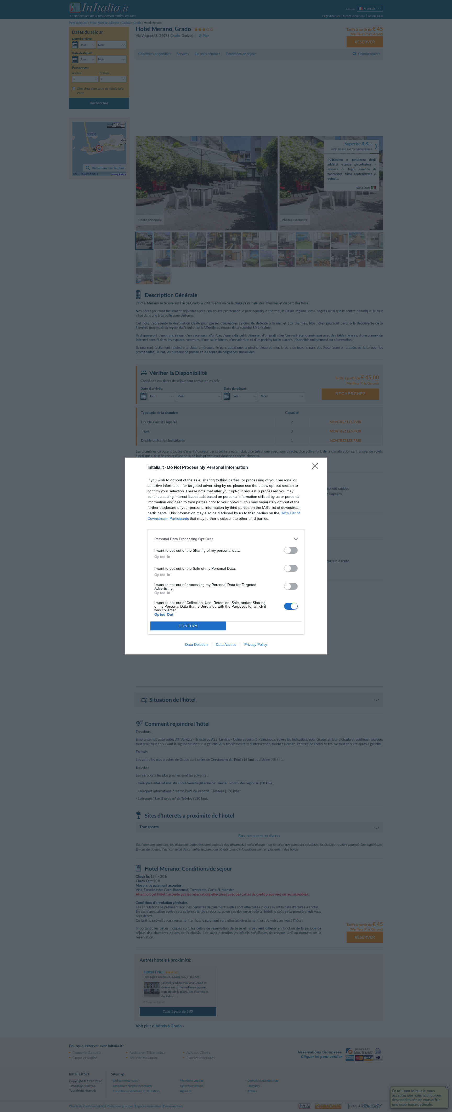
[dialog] (226, 556)
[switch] (291, 550)
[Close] (316, 468)
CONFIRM (188, 626)
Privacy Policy (255, 644)
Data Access (226, 644)
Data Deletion (196, 644)
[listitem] (226, 538)
